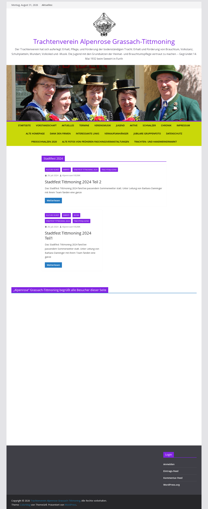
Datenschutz (174, 133)
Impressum (183, 125)
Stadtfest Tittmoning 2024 (85, 170)
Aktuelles (68, 125)
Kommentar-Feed (172, 477)
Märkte (66, 170)
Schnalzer (149, 125)
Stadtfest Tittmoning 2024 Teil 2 (73, 181)
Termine (84, 125)
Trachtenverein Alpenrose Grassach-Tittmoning (104, 41)
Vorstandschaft (46, 125)
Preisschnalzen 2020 (44, 141)
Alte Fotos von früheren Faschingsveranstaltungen (95, 141)
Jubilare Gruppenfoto (147, 133)
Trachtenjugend (109, 170)
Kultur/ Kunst (52, 170)
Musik (76, 215)
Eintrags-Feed (170, 471)
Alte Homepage (35, 133)
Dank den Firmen (60, 133)
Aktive (133, 125)
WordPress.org (171, 484)
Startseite (24, 125)
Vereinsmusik (102, 125)
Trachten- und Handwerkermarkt (155, 141)
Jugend (120, 125)
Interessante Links (87, 133)
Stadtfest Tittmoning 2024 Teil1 (68, 235)
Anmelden (169, 464)
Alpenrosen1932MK (71, 175)
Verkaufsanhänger (116, 133)
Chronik (166, 125)
